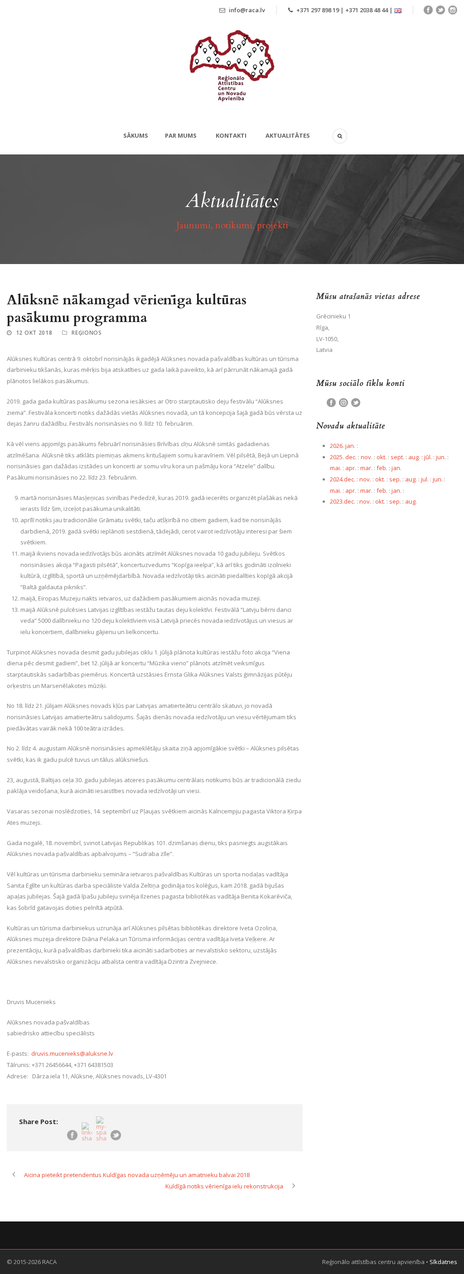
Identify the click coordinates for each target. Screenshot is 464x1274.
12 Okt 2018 (34, 333)
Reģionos (87, 333)
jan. (396, 468)
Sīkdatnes (443, 1262)
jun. (441, 457)
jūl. (428, 457)
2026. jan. (342, 446)
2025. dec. (343, 457)
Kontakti (231, 135)
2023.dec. (342, 501)
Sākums (135, 135)
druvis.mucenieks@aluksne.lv (72, 1053)
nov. (366, 457)
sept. (397, 457)
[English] (397, 10)
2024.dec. (342, 479)
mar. (366, 468)
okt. (382, 457)
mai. (335, 468)
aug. (414, 457)
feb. (382, 468)
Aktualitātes (288, 135)
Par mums (181, 135)
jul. (425, 479)
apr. (350, 468)
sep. (395, 479)
